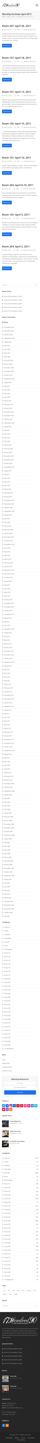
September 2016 (9, 629)
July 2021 (7, 474)
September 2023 (9, 379)
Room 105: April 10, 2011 (16, 123)
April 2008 (7, 854)
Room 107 (33, 61)
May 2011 (7, 721)
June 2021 (7, 478)
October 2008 (8, 831)
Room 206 (7, 997)
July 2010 (7, 758)
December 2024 (9, 327)
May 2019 (7, 552)
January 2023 (8, 408)
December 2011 (9, 695)
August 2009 (8, 795)
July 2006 (7, 916)
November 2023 (9, 371)
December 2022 (9, 412)
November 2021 (9, 460)
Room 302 (7, 1008)
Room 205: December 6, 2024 (13, 307)
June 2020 (7, 522)
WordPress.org (6, 1071)
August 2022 (8, 427)
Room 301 (7, 1004)
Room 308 (7, 1019)
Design (29, 1290)
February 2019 (8, 563)
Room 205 (7, 993)
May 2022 (7, 438)
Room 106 (7, 971)
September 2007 (9, 876)
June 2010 (7, 762)
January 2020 (8, 533)
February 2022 (8, 449)
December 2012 (9, 651)
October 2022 (8, 419)
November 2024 (9, 331)
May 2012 (7, 677)
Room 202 (7, 982)
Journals (26, 95)
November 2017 (9, 607)
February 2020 (8, 530)
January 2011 (8, 736)
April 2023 (7, 397)
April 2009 (7, 809)
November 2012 (9, 655)
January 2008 (8, 865)
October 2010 (8, 747)
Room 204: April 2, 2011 (16, 246)
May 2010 (7, 765)
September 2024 (9, 338)
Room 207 (33, 30)
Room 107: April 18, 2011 (16, 57)
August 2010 (8, 754)
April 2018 (7, 596)
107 (4, 1290)
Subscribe (20, 1092)
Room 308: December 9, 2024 (13, 296)
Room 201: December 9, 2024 (13, 300)
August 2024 (8, 342)
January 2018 (8, 600)
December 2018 (9, 570)
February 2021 (8, 493)
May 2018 (7, 592)
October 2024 (8, 335)
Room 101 (32, 95)
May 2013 (7, 640)
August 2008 (8, 839)
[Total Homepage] (20, 1324)
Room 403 (7, 1038)
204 (14, 1290)
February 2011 (8, 732)
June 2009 (7, 802)
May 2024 (7, 353)
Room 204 (32, 189)
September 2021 (9, 467)
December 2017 (9, 603)
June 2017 (7, 625)
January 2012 (8, 692)
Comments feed (7, 1067)
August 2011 (8, 710)
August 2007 (8, 879)
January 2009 (8, 820)
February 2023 (8, 404)
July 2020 (7, 519)
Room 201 (7, 979)
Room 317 (7, 1030)
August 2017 (8, 618)
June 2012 (7, 673)
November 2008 (9, 828)
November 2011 (9, 699)
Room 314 (7, 1023)
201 (9, 1290)
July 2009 (7, 798)
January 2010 (8, 780)
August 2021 (8, 471)
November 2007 (9, 868)
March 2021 (7, 489)
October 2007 (8, 872)
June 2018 (7, 589)
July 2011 (7, 714)
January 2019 (8, 566)
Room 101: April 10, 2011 (16, 157)
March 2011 (7, 728)
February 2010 (8, 776)
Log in (4, 1060)
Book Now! (31, 1438)
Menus (17, 1438)
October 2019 (8, 541)
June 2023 (7, 390)
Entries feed (6, 1063)
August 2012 (8, 666)
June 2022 (7, 434)
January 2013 (8, 647)
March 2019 (7, 559)
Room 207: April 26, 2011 (16, 26)
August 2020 (8, 515)
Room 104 (7, 964)
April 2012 (7, 681)
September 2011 (9, 706)
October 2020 (8, 508)
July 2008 (7, 842)
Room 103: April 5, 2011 (16, 214)
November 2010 (9, 743)
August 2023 (8, 382)
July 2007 (7, 883)
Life (35, 1290)
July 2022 (7, 430)
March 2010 (7, 773)
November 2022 (9, 416)
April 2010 (7, 769)
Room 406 (7, 1041)
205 (18, 1290)
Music (5, 1294)
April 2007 (7, 894)
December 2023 (9, 368)
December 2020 (9, 500)
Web (15, 1294)
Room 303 (7, 1012)
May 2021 (7, 482)
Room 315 (7, 1027)
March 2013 (7, 644)
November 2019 (9, 537)
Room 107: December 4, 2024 (13, 311)
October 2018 (8, 577)
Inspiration (7, 938)
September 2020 (9, 511)
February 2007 (8, 901)
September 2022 (9, 423)
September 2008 (9, 835)
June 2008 (7, 846)
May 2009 (7, 806)
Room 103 (32, 218)
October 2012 (8, 658)
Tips (10, 1294)
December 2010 (9, 739)
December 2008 (9, 824)
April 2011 (7, 725)
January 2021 (8, 497)
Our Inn (23, 1438)
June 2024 (7, 349)
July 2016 (7, 636)
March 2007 (7, 898)
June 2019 (7, 548)
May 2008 (7, 850)
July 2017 (7, 622)
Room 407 (7, 1045)
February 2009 (8, 817)
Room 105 (33, 127)
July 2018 (7, 585)
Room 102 (7, 957)
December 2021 (9, 456)
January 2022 (8, 452)
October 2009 (8, 787)
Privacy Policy (21, 1440)
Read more (6, 46)
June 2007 (7, 887)
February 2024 (8, 360)
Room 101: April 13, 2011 (16, 91)
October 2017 (8, 611)
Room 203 (7, 986)
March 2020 (7, 526)
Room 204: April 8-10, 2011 (18, 185)
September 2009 (9, 791)
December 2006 (9, 905)
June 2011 (7, 717)
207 (23, 1290)
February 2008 (8, 861)
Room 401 (7, 1034)
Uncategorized (8, 1049)
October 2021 (8, 463)
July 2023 (7, 386)
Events (6, 931)
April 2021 (7, 485)
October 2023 (8, 375)
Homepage (9, 1438)
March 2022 (7, 445)
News (6, 946)
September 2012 (9, 662)
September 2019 (9, 544)
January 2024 (8, 364)
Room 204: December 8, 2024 (13, 304)
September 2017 (9, 614)
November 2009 (9, 784)
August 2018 (8, 581)
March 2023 (7, 401)
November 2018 (9, 574)
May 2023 (7, 393)
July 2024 (7, 346)
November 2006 (9, 909)
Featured (7, 934)
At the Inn (26, 30)
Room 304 (7, 1015)
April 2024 (7, 357)
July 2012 (7, 669)
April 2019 (7, 555)
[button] (37, 5)
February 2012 (8, 688)
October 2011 (8, 703)
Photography (8, 949)
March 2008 (7, 857)
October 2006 (8, 912)
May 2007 (7, 890)
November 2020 (9, 504)
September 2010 (9, 750)
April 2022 (7, 441)
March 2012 (7, 684)
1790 (18, 30)
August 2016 (8, 633)
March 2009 (7, 813)
